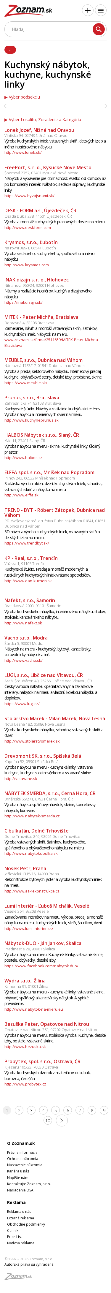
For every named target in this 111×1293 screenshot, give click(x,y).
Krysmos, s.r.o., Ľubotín (31, 242)
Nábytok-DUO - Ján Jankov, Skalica (42, 943)
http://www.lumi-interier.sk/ (28, 928)
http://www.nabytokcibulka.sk (31, 853)
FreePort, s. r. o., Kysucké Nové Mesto (47, 167)
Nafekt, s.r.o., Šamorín (29, 600)
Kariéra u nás (18, 1171)
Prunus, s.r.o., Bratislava (31, 397)
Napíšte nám (17, 1177)
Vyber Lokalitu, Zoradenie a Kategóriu (45, 119)
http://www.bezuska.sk (25, 1046)
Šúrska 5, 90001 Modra (24, 643)
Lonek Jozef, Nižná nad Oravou (39, 130)
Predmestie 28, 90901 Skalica (29, 949)
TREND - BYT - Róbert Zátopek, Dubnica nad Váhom (54, 513)
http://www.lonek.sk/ (23, 152)
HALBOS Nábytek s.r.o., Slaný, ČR (41, 435)
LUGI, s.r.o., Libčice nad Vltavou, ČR (43, 675)
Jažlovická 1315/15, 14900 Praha (31, 873)
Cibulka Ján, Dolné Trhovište (36, 830)
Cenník (12, 1230)
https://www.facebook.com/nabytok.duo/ (41, 965)
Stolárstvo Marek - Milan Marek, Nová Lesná (54, 718)
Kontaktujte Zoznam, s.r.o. (29, 1183)
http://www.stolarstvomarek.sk (32, 741)
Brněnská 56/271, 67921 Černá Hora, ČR (38, 799)
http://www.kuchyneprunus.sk (31, 420)
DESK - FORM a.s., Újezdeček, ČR (40, 210)
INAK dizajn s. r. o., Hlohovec (36, 279)
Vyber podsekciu (24, 97)
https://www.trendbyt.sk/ (26, 543)
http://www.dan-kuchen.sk (28, 580)
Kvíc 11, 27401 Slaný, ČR (24, 440)
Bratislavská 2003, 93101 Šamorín (32, 605)
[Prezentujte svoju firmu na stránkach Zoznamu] (88, 10)
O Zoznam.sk (21, 1143)
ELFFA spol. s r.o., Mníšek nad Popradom (49, 472)
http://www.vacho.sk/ (23, 660)
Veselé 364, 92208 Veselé (26, 911)
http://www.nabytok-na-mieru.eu (33, 1009)
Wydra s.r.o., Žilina (25, 980)
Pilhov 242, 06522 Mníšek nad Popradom (39, 478)
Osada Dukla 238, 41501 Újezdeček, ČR (38, 216)
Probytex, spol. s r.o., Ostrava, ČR (42, 1061)
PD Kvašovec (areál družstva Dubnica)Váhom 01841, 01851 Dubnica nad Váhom (54, 523)
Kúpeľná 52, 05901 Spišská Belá (31, 761)
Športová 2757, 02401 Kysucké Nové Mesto (41, 172)
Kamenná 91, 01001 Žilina (26, 986)
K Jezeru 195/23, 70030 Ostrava (31, 1067)
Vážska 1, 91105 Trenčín (25, 563)
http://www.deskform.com (27, 227)
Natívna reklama (20, 1242)
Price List (14, 1236)
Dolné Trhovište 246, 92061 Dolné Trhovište (42, 836)
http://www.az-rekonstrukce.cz (31, 891)
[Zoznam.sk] (20, 1278)
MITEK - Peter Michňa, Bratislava (41, 317)
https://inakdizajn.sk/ (23, 302)
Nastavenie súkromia (24, 1164)
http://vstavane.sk (20, 778)
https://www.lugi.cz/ (22, 703)
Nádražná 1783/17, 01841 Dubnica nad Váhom (44, 365)
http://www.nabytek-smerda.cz (32, 816)
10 (47, 1120)
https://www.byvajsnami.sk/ (29, 195)
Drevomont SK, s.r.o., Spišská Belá (42, 756)
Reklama (16, 1202)
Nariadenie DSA (20, 1190)
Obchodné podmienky (26, 1224)
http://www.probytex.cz (25, 1084)
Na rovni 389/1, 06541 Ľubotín (30, 248)
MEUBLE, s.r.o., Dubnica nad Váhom (43, 360)
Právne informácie (22, 1152)
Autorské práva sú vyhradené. (29, 1264)
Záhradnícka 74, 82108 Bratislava (32, 403)
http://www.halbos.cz (23, 457)
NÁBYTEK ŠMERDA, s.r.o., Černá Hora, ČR (50, 793)
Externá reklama (20, 1218)
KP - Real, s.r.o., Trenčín (31, 558)
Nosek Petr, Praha (25, 868)
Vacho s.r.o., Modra (26, 637)
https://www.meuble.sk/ (25, 382)
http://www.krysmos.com (26, 265)
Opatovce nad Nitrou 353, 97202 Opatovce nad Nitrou (51, 1029)
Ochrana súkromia (22, 1158)
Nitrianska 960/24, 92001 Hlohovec (34, 285)
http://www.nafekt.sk (23, 623)
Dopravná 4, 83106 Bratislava (29, 322)
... (10, 49)
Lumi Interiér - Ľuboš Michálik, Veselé (46, 906)
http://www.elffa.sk (21, 495)
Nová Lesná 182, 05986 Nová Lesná (34, 724)
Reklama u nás (19, 1211)
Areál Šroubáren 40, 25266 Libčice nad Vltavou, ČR (48, 680)
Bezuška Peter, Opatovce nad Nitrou (46, 1024)
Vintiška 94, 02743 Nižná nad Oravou (35, 135)
